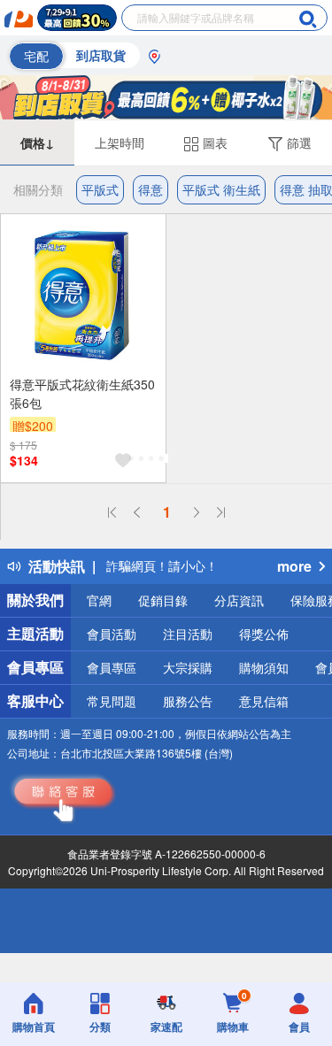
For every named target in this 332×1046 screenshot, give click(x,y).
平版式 (100, 189)
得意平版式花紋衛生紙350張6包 (82, 393)
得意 (150, 189)
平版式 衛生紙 (221, 189)
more (294, 566)
